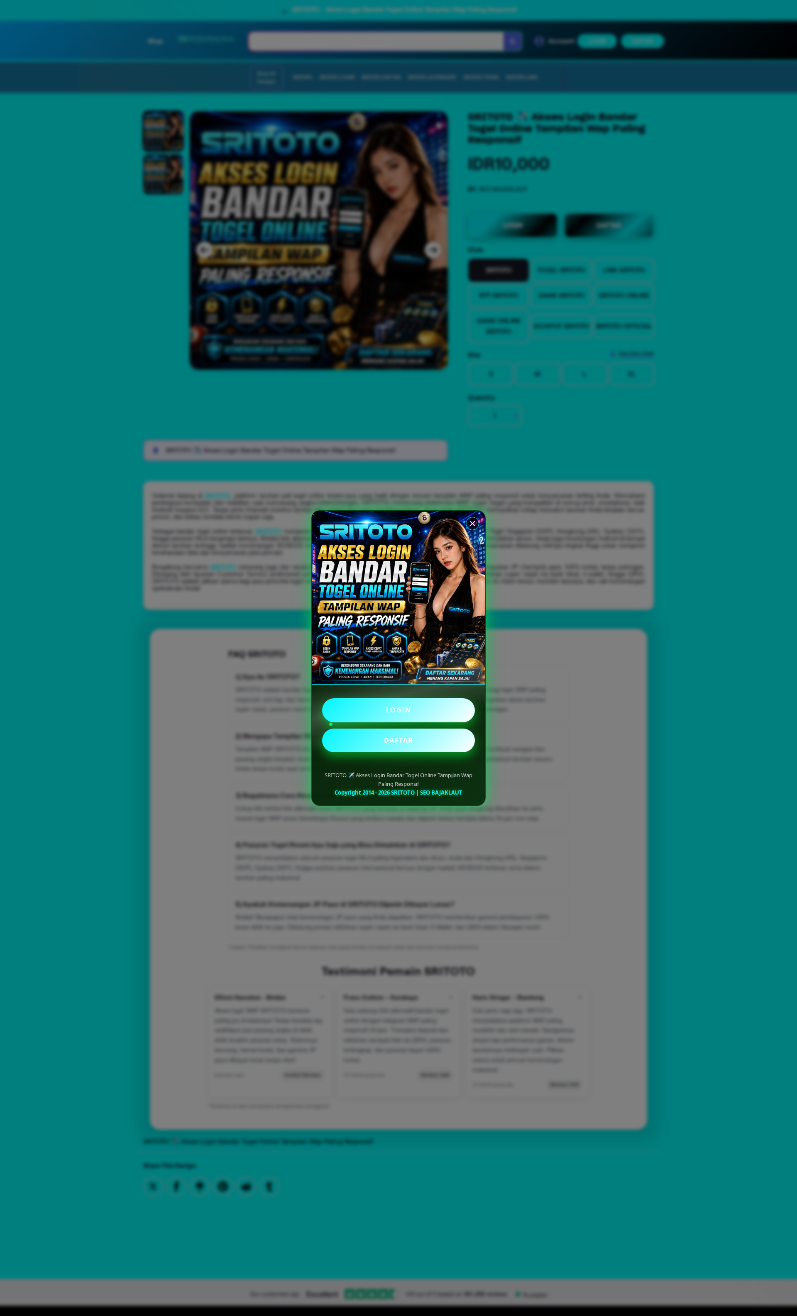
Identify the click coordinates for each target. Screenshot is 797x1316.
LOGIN (398, 709)
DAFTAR (398, 740)
